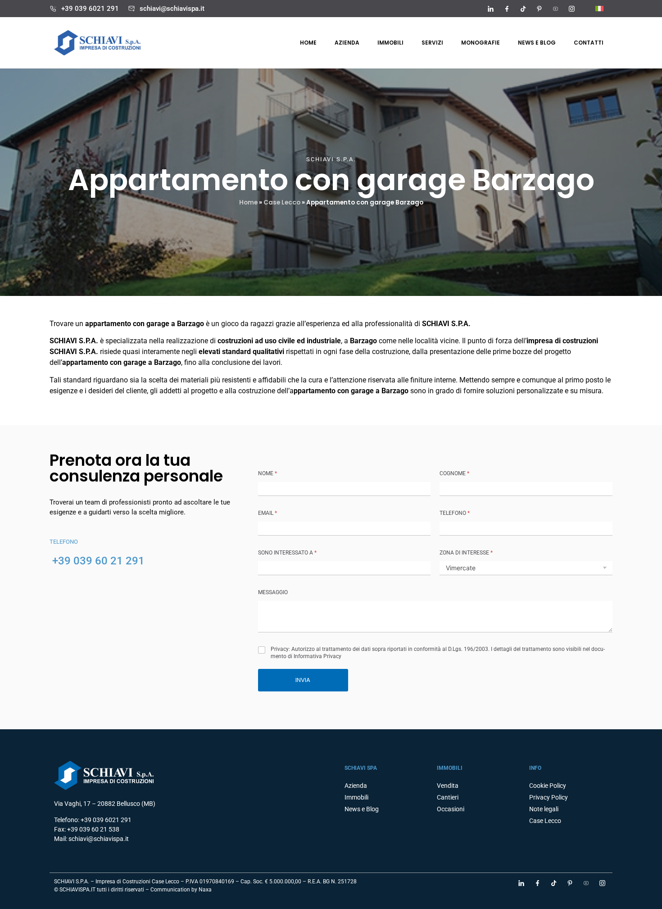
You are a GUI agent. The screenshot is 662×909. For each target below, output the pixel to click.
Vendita (447, 785)
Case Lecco (281, 202)
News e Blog (362, 809)
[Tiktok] (523, 8)
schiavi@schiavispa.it (172, 9)
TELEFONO (455, 513)
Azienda (347, 42)
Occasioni (450, 809)
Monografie (480, 42)
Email (267, 513)
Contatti (588, 42)
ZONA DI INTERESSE (466, 553)
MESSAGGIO (273, 592)
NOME (267, 473)
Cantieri (447, 797)
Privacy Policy (548, 797)
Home (308, 42)
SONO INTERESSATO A (287, 553)
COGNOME (454, 473)
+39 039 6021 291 (90, 9)
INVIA (302, 680)
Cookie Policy (547, 785)
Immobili (390, 42)
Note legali (543, 809)
